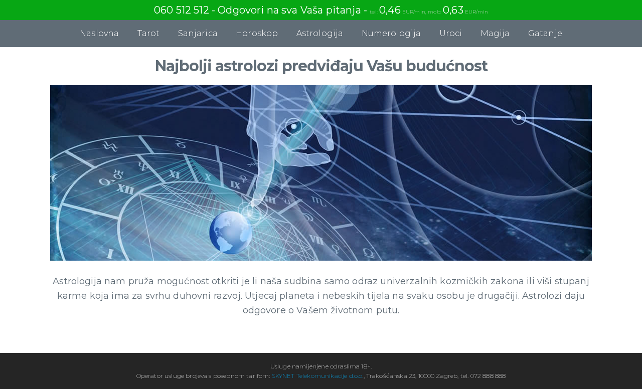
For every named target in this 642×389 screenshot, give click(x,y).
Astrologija (320, 33)
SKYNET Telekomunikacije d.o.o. (318, 375)
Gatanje (545, 33)
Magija (495, 33)
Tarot (148, 33)
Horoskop (257, 33)
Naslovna (99, 33)
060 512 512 (181, 10)
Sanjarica (198, 33)
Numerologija (391, 33)
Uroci (450, 33)
